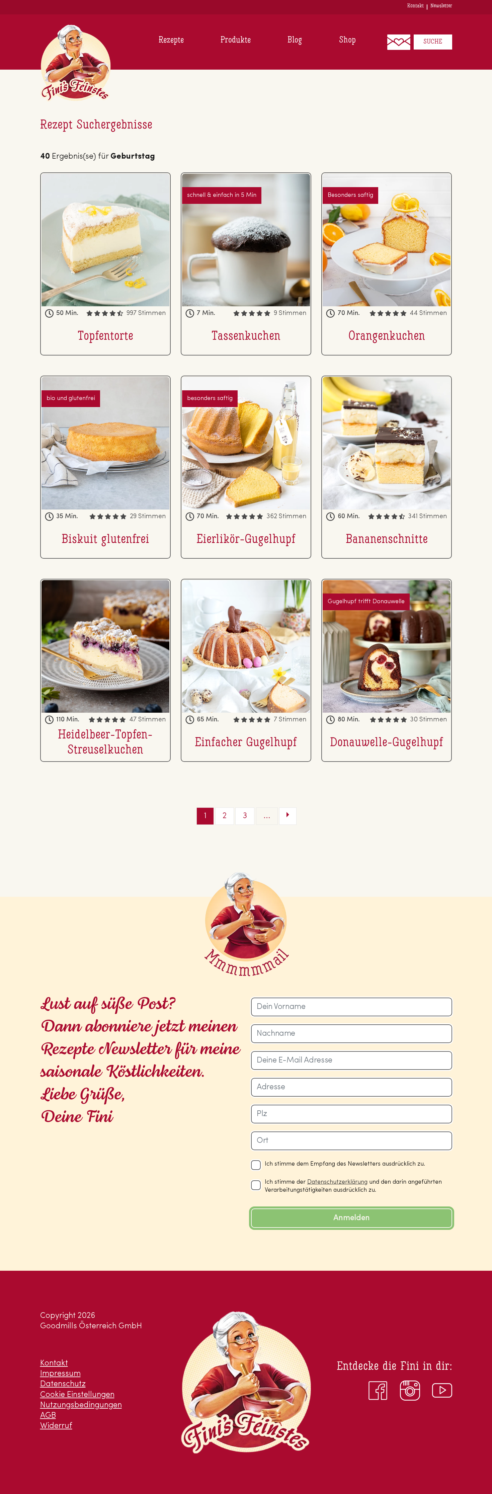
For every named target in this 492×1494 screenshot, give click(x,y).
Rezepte (171, 40)
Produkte (236, 40)
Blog (295, 40)
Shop (347, 40)
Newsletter (441, 6)
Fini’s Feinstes (75, 63)
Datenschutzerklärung (337, 1182)
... (266, 816)
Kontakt (415, 6)
